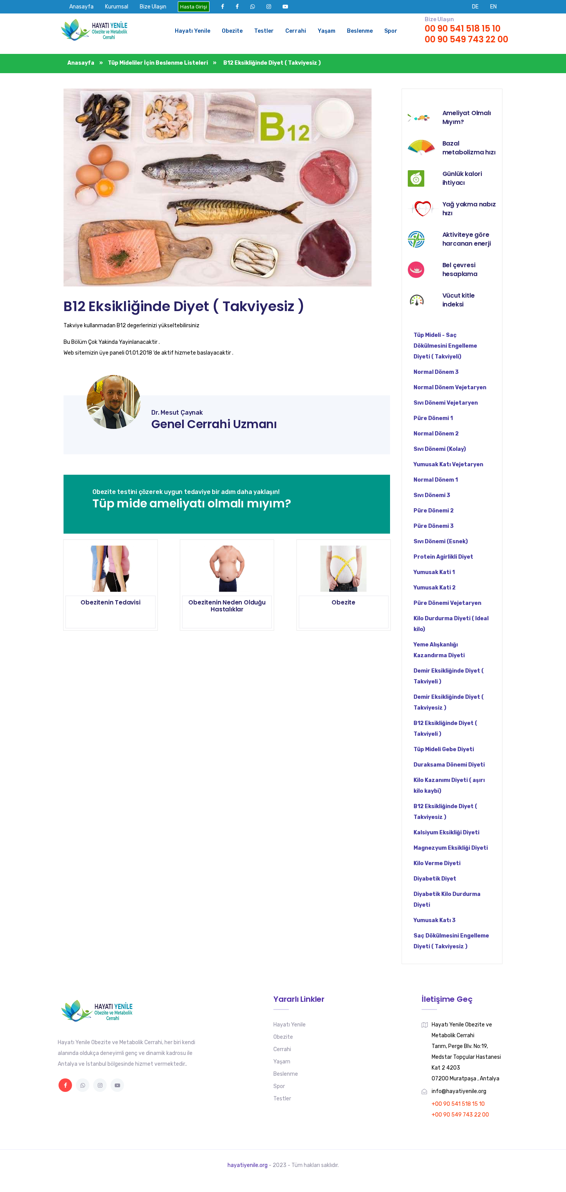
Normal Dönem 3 (436, 372)
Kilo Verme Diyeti (437, 863)
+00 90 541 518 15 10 (458, 1104)
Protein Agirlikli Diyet (443, 557)
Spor (390, 31)
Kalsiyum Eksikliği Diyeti (446, 832)
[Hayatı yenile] (96, 31)
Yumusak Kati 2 (434, 587)
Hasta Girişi (193, 7)
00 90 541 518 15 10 (463, 29)
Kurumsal (116, 6)
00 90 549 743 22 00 (466, 39)
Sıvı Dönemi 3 (432, 495)
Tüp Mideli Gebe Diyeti (444, 749)
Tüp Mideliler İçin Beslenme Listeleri (158, 63)
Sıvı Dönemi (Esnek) (441, 541)
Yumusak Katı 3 (434, 920)
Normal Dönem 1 (436, 480)
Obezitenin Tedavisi (110, 602)
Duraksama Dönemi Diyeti (449, 765)
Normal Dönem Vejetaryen (450, 387)
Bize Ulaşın (153, 6)
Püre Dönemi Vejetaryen (447, 603)
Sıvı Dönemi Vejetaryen (446, 403)
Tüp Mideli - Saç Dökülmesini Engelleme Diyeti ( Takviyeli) (445, 346)
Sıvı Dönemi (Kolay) (440, 449)
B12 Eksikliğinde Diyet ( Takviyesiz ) (184, 306)
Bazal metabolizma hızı (469, 148)
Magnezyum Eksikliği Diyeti (451, 848)
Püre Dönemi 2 (434, 510)
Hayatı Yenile (192, 31)
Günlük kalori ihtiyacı (462, 178)
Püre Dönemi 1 (433, 418)
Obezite (232, 31)
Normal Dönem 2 (436, 433)
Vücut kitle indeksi (458, 300)
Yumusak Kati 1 (434, 572)
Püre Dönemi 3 (434, 526)
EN (493, 6)
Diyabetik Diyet (435, 879)
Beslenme (360, 31)
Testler (264, 31)
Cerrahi (295, 31)
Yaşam (326, 31)
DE (475, 6)
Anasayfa (81, 6)
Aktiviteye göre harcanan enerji (466, 239)
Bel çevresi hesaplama (459, 269)
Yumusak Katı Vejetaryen (448, 464)
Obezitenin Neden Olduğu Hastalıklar (226, 605)
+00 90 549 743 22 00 (460, 1115)
